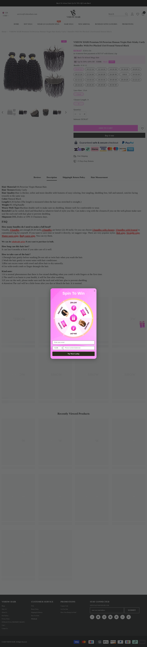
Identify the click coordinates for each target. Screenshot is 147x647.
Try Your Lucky (73, 354)
